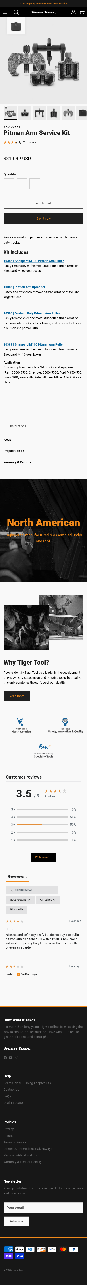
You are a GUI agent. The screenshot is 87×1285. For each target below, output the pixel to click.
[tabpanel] (43, 935)
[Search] (15, 12)
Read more (16, 696)
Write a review (43, 857)
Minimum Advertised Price (21, 1155)
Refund (9, 1135)
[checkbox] (16, 910)
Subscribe (16, 1221)
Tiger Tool (18, 1270)
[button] (43, 809)
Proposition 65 (14, 451)
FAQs (7, 439)
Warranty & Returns (17, 462)
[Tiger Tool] (43, 12)
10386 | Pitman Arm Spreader (24, 287)
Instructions (17, 426)
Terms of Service (15, 1142)
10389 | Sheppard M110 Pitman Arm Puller (34, 344)
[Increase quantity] (34, 183)
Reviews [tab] (17, 876)
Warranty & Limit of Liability (23, 1162)
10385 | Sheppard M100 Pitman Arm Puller (34, 261)
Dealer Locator (14, 1102)
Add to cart (43, 203)
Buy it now (43, 218)
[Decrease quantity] (9, 183)
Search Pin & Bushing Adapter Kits (27, 1083)
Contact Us (11, 1089)
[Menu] (5, 12)
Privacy (9, 1129)
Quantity (10, 174)
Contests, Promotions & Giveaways (28, 1149)
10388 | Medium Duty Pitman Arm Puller (32, 313)
